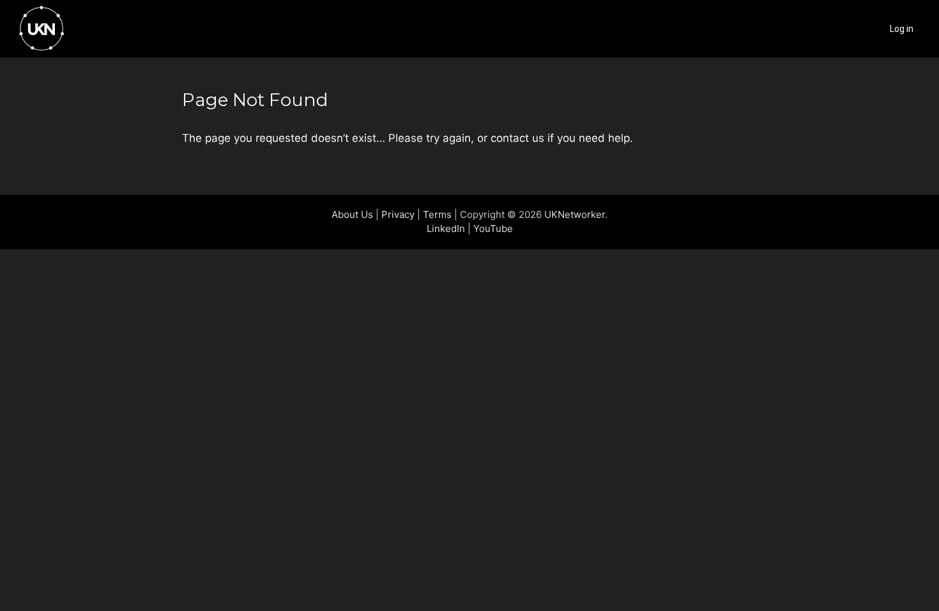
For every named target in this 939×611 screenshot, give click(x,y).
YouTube (493, 228)
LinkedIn (446, 228)
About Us (352, 214)
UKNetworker (574, 214)
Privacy (398, 214)
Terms (437, 214)
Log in (901, 29)
